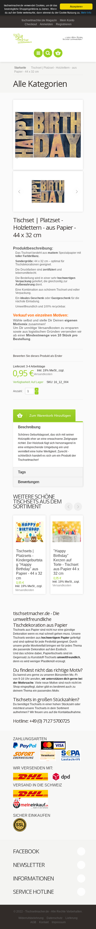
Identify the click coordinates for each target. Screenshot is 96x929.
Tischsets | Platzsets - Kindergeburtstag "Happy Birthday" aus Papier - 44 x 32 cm (29, 564)
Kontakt (44, 922)
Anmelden (46, 24)
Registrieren (64, 24)
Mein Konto (67, 20)
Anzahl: (18, 391)
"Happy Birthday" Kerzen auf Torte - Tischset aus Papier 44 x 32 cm (66, 562)
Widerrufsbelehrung (31, 918)
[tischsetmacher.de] (48, 38)
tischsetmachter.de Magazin (39, 20)
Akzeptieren (76, 6)
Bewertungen (28, 482)
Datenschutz (54, 918)
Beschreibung (29, 427)
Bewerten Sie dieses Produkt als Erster (37, 356)
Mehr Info (86, 12)
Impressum (59, 922)
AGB (33, 922)
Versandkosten (43, 374)
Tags (22, 472)
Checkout (31, 24)
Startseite (20, 67)
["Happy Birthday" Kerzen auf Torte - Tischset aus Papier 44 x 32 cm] (66, 531)
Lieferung (71, 918)
